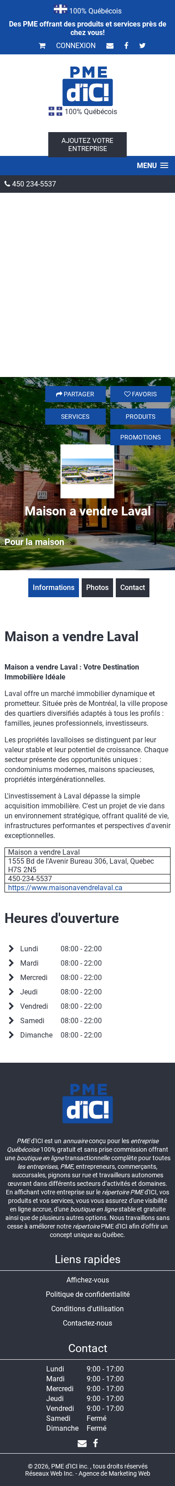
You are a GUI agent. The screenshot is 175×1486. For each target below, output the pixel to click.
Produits (140, 416)
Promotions (140, 437)
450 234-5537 (33, 184)
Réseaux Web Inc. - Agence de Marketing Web (87, 1473)
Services (75, 416)
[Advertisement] (87, 285)
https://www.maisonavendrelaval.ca (65, 887)
